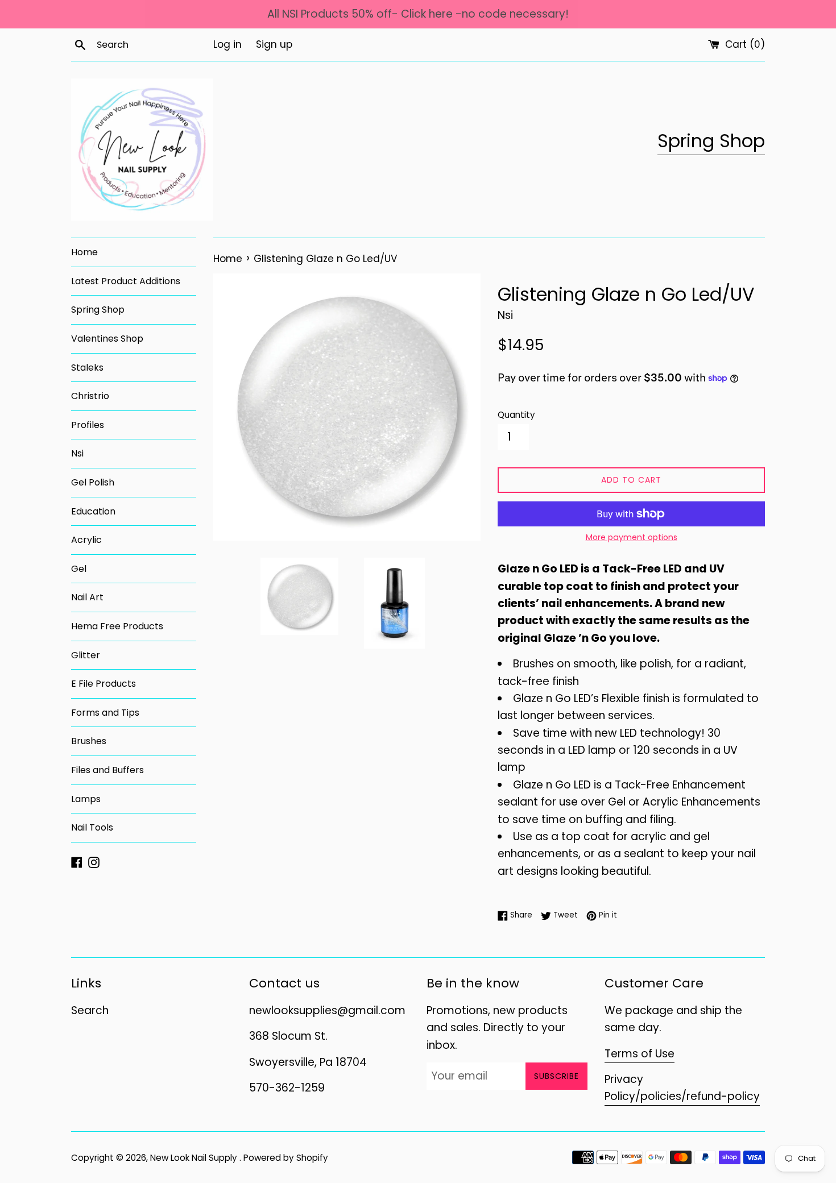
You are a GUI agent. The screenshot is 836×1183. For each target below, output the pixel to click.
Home (84, 252)
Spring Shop (711, 140)
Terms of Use (639, 1053)
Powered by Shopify (285, 1158)
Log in (227, 44)
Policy (620, 1096)
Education (93, 511)
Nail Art (87, 597)
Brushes (88, 741)
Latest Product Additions (125, 281)
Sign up (274, 44)
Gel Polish (92, 482)
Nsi (77, 453)
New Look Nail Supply (194, 1158)
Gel (78, 568)
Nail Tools (92, 827)
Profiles (87, 424)
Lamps (86, 799)
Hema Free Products (117, 626)
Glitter (85, 655)
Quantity (516, 415)
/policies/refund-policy (697, 1096)
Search (90, 1010)
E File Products (103, 683)
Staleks (87, 367)
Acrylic (86, 539)
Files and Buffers (107, 770)
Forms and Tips (105, 712)
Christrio (90, 395)
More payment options (631, 537)
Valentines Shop (107, 338)
